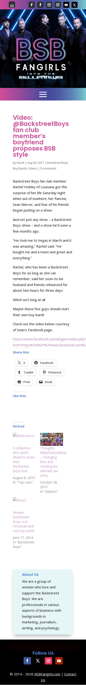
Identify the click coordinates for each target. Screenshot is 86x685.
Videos (32, 168)
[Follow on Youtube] (66, 5)
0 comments (48, 168)
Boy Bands (20, 168)
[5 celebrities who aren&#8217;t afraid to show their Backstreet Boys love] (24, 439)
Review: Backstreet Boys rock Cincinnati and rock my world (23, 521)
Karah (20, 163)
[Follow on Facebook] (31, 5)
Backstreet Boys (57, 163)
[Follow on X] (75, 5)
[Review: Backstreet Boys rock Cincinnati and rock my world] (24, 503)
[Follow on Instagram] (49, 5)
